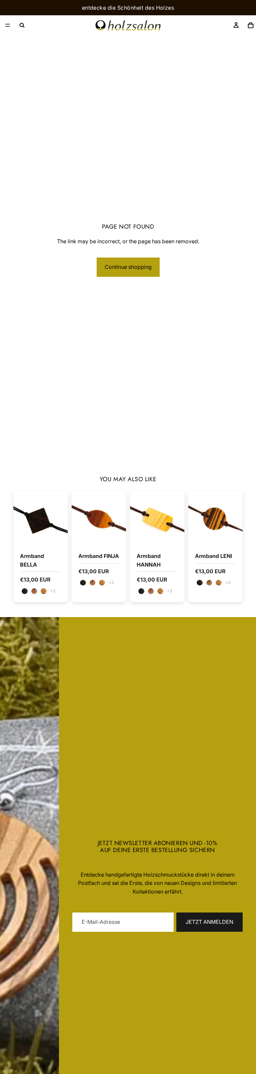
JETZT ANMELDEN (209, 921)
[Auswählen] (57, 535)
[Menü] (7, 25)
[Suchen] (22, 25)
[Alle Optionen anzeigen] (52, 591)
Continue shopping (128, 267)
